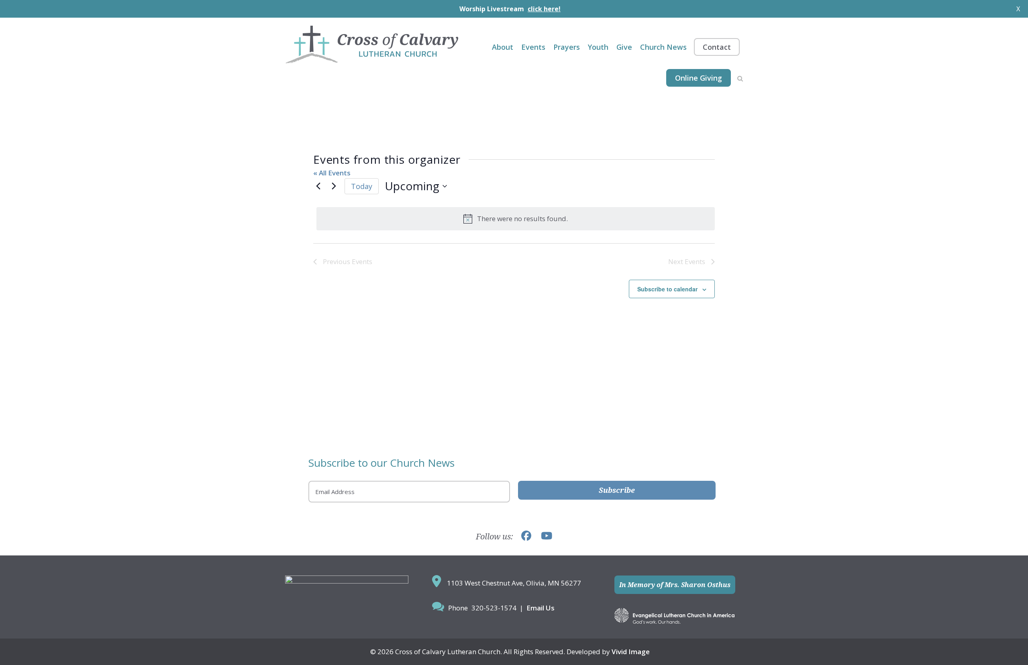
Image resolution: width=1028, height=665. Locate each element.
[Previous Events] (318, 186)
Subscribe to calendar (667, 289)
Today (361, 186)
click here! (544, 8)
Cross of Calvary (371, 44)
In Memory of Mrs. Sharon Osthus (674, 584)
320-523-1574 (493, 607)
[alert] (515, 218)
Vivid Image (631, 651)
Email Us (540, 607)
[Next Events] (334, 186)
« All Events (332, 172)
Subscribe (617, 490)
